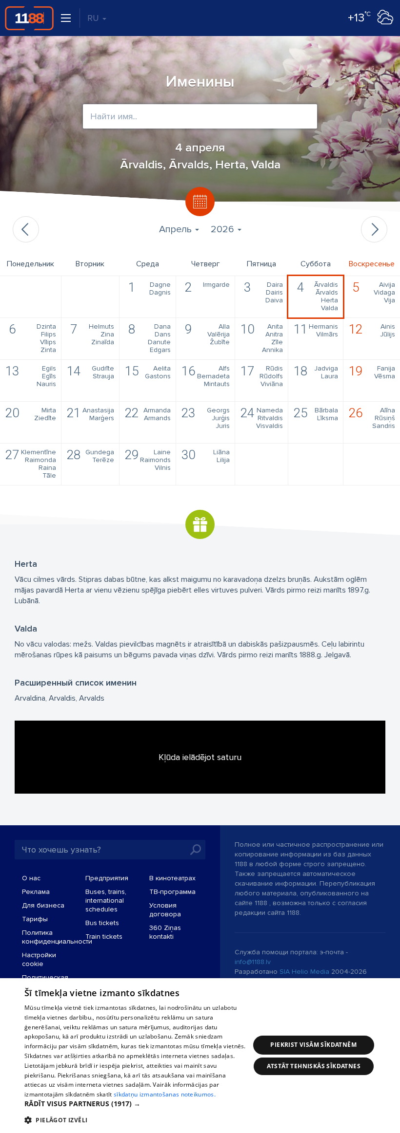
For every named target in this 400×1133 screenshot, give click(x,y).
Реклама (36, 892)
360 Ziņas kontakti (165, 932)
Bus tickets (102, 923)
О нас (31, 878)
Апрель (176, 229)
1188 (29, 18)
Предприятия (106, 878)
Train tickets (103, 936)
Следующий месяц (374, 229)
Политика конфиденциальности (57, 937)
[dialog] (200, 1055)
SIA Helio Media (304, 971)
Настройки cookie (39, 959)
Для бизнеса (43, 905)
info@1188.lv (253, 962)
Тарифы (35, 919)
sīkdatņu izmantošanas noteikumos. (165, 1094)
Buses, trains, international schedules (105, 900)
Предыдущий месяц (26, 229)
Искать (195, 849)
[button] (137, 1103)
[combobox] (200, 116)
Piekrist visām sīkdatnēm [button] (313, 1044)
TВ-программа (172, 892)
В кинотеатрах (172, 878)
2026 (224, 229)
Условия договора (165, 909)
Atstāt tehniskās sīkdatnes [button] (313, 1066)
